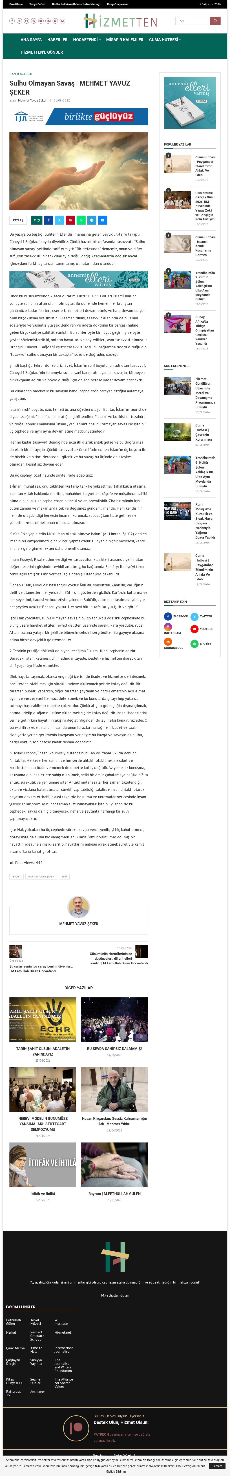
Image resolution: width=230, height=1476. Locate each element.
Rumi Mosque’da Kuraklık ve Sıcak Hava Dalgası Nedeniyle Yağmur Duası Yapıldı (205, 520)
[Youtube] (41, 21)
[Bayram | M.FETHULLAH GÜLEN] (114, 1164)
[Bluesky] (62, 21)
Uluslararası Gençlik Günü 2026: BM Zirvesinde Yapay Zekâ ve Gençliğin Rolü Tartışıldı (205, 206)
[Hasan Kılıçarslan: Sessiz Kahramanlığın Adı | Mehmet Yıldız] (114, 1089)
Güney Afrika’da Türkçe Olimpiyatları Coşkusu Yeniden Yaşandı (204, 330)
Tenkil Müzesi (35, 1321)
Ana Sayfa (31, 39)
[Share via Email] (102, 220)
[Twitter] (19, 21)
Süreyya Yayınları (37, 1361)
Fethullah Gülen (13, 1321)
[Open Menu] (11, 46)
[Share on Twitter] (59, 220)
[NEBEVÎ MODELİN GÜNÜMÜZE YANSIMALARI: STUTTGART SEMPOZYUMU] (42, 1089)
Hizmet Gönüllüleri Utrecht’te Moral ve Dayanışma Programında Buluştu (205, 393)
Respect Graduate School (37, 1335)
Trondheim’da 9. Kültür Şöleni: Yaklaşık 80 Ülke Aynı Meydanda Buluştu (205, 286)
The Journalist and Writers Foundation (63, 1365)
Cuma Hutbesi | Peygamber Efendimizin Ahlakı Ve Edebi (205, 166)
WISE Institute (61, 1321)
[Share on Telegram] (91, 220)
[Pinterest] (33, 21)
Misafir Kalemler (125, 39)
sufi (64, 876)
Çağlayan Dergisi (13, 1361)
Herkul (11, 1332)
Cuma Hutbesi (163, 39)
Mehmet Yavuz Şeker (32, 100)
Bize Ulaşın (99, 1455)
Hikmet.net (63, 1332)
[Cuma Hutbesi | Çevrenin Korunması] (177, 432)
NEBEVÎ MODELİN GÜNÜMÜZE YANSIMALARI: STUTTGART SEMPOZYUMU (43, 1124)
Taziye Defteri (122, 1455)
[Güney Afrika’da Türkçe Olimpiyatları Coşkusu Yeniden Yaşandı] (177, 324)
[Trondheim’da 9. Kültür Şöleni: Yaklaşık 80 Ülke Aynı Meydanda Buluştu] (177, 280)
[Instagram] (26, 21)
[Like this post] (38, 220)
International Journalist (65, 1349)
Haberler (57, 39)
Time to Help (36, 1349)
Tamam (217, 1466)
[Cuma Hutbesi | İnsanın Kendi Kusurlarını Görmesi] (177, 244)
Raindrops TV (13, 1393)
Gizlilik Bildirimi (116, 1471)
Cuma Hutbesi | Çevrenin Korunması (203, 432)
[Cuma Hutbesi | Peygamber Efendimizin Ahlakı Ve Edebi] (177, 164)
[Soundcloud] (48, 21)
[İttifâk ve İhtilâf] (42, 1164)
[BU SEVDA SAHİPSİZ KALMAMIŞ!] (114, 1019)
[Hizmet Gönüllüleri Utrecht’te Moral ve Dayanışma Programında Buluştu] (177, 386)
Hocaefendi (85, 39)
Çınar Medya (15, 1348)
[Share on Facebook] (48, 220)
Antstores (37, 1391)
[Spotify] (55, 21)
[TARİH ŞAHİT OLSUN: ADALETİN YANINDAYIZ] (42, 1019)
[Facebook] (12, 21)
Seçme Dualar (35, 1381)
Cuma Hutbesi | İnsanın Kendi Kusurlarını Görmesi (205, 245)
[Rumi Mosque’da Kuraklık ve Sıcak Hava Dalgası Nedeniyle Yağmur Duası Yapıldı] (177, 511)
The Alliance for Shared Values (64, 1382)
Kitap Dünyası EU (14, 1381)
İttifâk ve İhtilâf (43, 1194)
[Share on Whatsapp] (81, 220)
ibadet (16, 876)
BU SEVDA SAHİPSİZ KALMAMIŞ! (114, 1049)
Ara (215, 21)
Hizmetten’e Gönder (42, 52)
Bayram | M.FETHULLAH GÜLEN (114, 1194)
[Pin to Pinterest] (70, 220)
